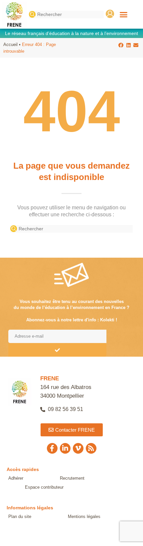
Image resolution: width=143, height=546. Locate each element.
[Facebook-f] (52, 448)
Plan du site (19, 516)
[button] (123, 14)
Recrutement (72, 478)
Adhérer (15, 478)
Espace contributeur (44, 487)
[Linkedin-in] (65, 448)
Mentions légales (84, 516)
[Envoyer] (57, 350)
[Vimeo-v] (78, 448)
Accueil (10, 44)
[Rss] (91, 448)
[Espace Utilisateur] (110, 14)
